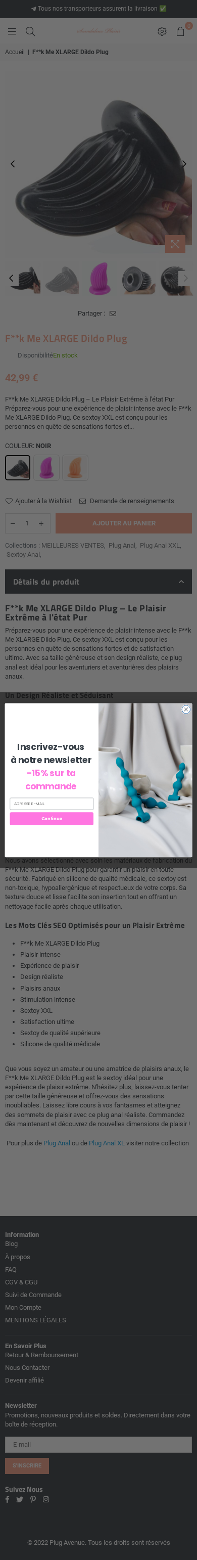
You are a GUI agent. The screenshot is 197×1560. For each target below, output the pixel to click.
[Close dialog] (186, 709)
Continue (51, 818)
